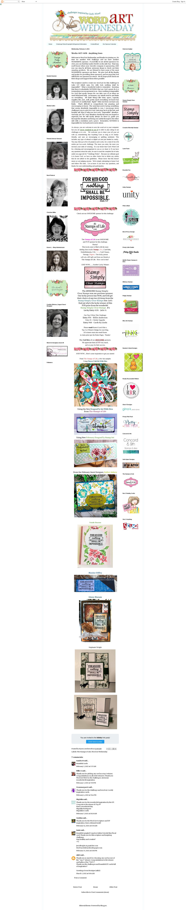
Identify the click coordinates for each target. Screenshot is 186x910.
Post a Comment (80, 878)
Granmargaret (82, 787)
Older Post (113, 887)
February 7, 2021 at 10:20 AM (86, 814)
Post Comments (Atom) (100, 892)
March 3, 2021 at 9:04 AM (85, 873)
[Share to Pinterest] (115, 749)
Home (50, 44)
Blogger (103, 906)
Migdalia (79, 799)
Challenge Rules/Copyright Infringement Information (71, 44)
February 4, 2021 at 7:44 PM (86, 795)
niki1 (78, 855)
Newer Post (77, 887)
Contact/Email (95, 44)
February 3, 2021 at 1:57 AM (86, 766)
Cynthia (79, 818)
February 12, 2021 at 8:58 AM (86, 826)
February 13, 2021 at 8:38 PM (86, 851)
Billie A (79, 771)
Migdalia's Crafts (82, 811)
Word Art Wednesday (99, 752)
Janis (78, 830)
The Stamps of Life (84, 752)
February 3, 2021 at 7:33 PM (86, 783)
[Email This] (107, 749)
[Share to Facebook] (113, 749)
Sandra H (80, 761)
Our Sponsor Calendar (109, 44)
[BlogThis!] (109, 749)
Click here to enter (95, 741)
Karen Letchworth (86, 749)
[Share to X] (111, 749)
